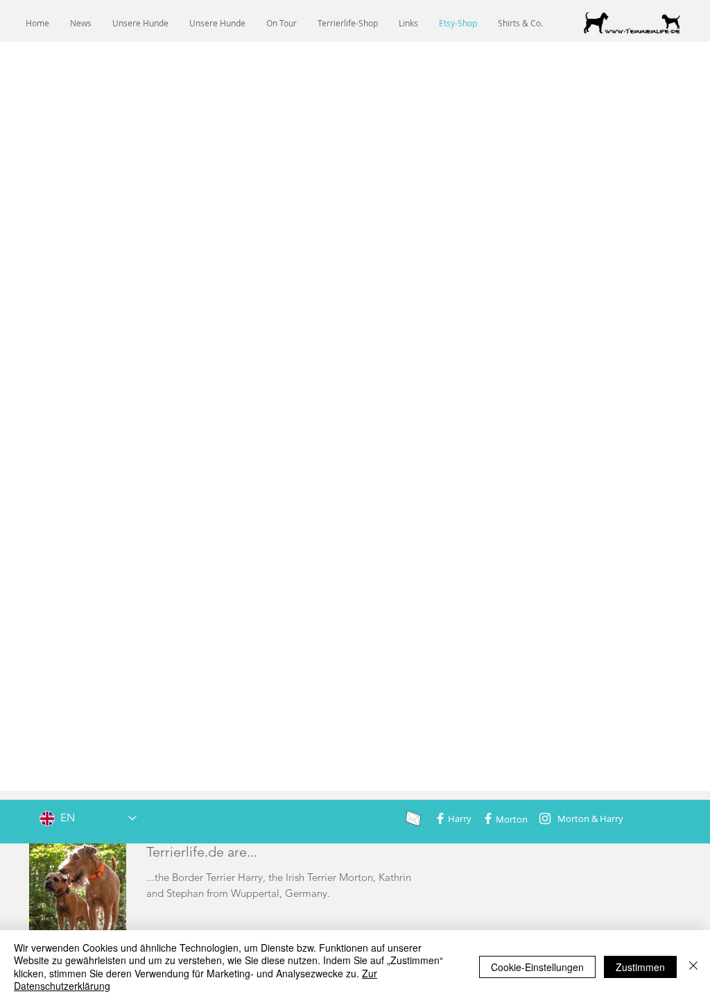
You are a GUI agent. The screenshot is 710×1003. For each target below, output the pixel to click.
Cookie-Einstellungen (537, 967)
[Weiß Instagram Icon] (545, 818)
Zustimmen (640, 967)
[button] (140, 23)
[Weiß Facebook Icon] (440, 818)
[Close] (693, 966)
